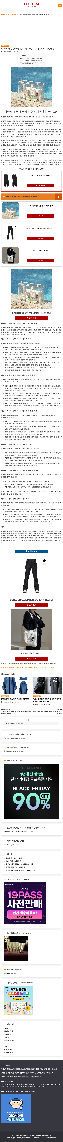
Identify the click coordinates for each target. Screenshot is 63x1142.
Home (3, 14)
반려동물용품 (7, 1037)
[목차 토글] (42, 56)
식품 (5, 1043)
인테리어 (6, 1046)
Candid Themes (50, 1137)
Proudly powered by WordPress (19, 1137)
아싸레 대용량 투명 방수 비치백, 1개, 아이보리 (31, 58)
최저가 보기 (40, 216)
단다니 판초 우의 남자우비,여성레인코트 (15, 699)
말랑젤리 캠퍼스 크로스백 (27, 64)
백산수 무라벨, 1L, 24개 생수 (13, 861)
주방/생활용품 (8, 1049)
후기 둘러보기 (31, 551)
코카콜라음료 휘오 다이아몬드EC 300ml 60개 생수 (20, 870)
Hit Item (31, 4)
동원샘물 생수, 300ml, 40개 (13, 858)
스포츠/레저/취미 (9, 1040)
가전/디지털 (7, 1034)
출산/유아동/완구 (9, 1052)
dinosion (16, 52)
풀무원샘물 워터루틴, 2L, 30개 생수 (15, 867)
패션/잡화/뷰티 (11, 14)
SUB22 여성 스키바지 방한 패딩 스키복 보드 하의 (33, 62)
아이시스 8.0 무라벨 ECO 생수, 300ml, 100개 (19, 864)
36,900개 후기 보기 (40, 185)
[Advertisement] (31, 29)
